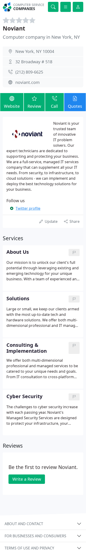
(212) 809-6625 (29, 72)
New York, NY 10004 (34, 51)
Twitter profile (28, 208)
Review (34, 106)
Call (54, 106)
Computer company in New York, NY (41, 37)
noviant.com (27, 82)
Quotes (75, 106)
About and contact (24, 523)
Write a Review (26, 479)
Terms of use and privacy (29, 548)
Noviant (14, 28)
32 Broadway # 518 (33, 61)
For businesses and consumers (35, 535)
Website (12, 106)
